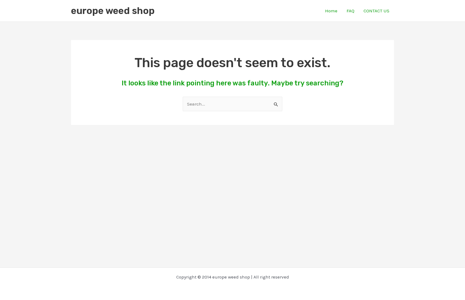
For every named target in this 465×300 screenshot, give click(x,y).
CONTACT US (376, 10)
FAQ (350, 10)
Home (331, 10)
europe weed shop (113, 10)
